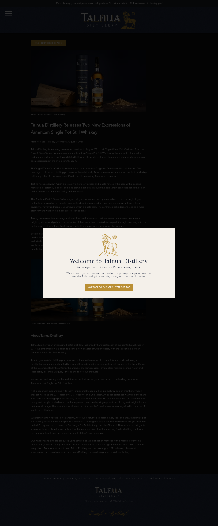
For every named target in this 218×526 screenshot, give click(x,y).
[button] (109, 287)
